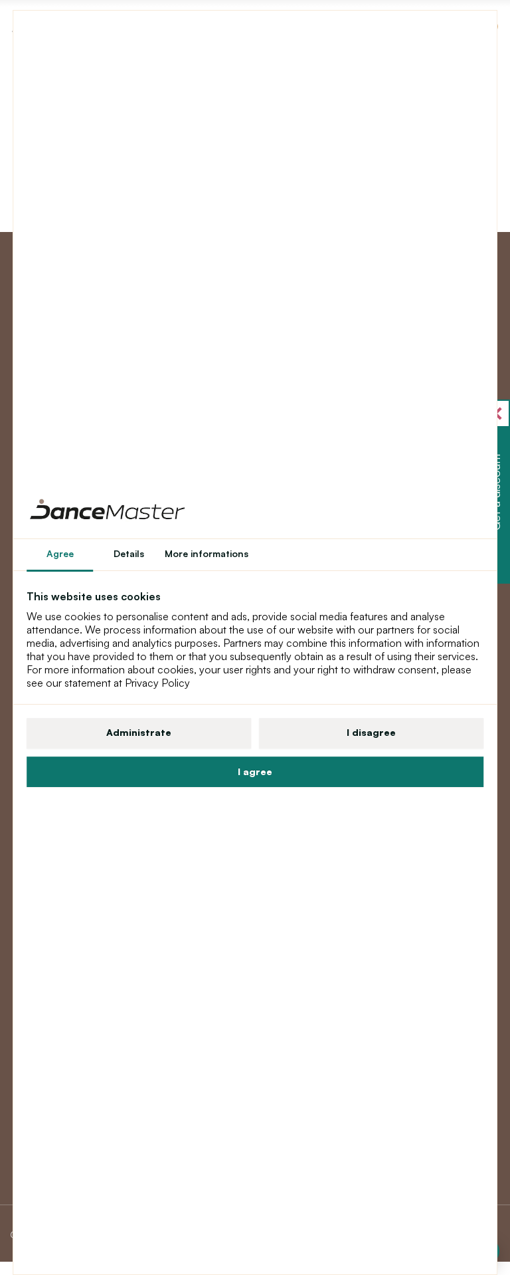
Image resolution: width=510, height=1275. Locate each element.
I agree (255, 771)
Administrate (138, 732)
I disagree (371, 732)
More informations (206, 553)
